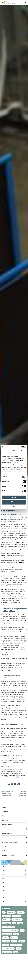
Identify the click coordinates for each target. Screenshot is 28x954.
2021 (3, 886)
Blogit (3, 816)
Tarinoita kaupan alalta (8, 837)
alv (3, 912)
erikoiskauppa (6, 923)
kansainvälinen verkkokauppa (10, 930)
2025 (3, 870)
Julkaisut (4, 846)
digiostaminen (6, 916)
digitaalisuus (16, 916)
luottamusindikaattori (8, 948)
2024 (3, 874)
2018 (3, 897)
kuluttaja (21, 941)
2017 (3, 901)
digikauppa (20, 912)
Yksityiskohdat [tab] (14, 450)
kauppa (16, 934)
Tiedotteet (5, 811)
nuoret (15, 952)
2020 (3, 890)
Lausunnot (5, 820)
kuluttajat (5, 945)
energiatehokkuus (17, 919)
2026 (3, 867)
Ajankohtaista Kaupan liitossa (10, 842)
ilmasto (20, 923)
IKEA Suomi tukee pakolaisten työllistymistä (21, 793)
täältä (17, 777)
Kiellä (14, 506)
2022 (3, 882)
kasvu (22, 930)
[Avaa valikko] (25, 3)
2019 (3, 894)
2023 (3, 878)
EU (14, 923)
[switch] (24, 481)
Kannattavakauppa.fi (7, 833)
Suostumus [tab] (5, 450)
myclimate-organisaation (7, 596)
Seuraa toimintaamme (8, 855)
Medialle (4, 850)
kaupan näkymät (7, 934)
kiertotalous (14, 937)
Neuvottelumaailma (7, 824)
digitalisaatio (6, 919)
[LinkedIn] (15, 784)
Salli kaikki (14, 497)
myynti (18, 948)
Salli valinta (14, 502)
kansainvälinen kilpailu (8, 927)
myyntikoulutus (7, 952)
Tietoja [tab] (23, 450)
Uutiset (4, 807)
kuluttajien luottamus (16, 945)
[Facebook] (18, 784)
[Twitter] (12, 784)
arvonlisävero (11, 912)
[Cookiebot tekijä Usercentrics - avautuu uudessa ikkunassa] (20, 447)
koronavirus (6, 941)
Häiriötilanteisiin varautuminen (10, 829)
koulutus (14, 941)
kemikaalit (5, 937)
